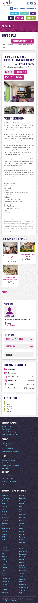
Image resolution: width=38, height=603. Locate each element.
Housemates (30, 18)
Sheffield (22, 568)
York (20, 593)
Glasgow (22, 542)
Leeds (4, 564)
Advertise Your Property (9, 432)
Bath (3, 509)
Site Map (14, 601)
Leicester (4, 567)
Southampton (23, 571)
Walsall (21, 582)
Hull (3, 553)
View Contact (10, 325)
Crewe (21, 528)
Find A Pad (20, 18)
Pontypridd (22, 554)
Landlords (14, 13)
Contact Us (5, 463)
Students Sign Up (7, 443)
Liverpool (4, 573)
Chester (21, 520)
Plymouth (22, 557)
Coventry (22, 526)
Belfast (4, 515)
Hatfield (4, 548)
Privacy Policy (6, 601)
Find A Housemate (7, 448)
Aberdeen (5, 495)
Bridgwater (5, 534)
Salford (21, 565)
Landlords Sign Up (7, 426)
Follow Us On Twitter (8, 476)
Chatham (22, 512)
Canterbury (22, 503)
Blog (33, 13)
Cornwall (21, 523)
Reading (21, 562)
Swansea (22, 579)
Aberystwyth (6, 498)
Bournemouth (6, 528)
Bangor (4, 503)
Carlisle (21, 509)
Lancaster (5, 562)
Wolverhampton (24, 587)
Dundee (21, 531)
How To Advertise (7, 429)
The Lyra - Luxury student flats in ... (10, 256)
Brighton (4, 537)
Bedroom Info (21, 72)
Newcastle (5, 584)
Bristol (4, 540)
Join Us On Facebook (8, 479)
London (4, 576)
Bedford (4, 512)
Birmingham (5, 517)
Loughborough (6, 578)
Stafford (21, 573)
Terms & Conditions (27, 599)
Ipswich (4, 556)
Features (8, 77)
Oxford (21, 548)
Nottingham (5, 592)
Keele (3, 559)
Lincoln (4, 570)
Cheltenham (23, 515)
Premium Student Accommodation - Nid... (10, 278)
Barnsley (4, 506)
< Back (4, 291)
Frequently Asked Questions (10, 434)
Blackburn (5, 520)
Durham (21, 534)
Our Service (5, 468)
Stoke (21, 576)
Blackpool (5, 523)
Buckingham (23, 498)
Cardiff (21, 506)
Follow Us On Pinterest (9, 481)
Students (24, 13)
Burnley (21, 495)
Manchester (5, 581)
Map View (19, 77)
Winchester (22, 584)
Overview (8, 72)
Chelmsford (22, 517)
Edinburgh (22, 537)
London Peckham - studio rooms (27, 255)
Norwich (4, 589)
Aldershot (5, 501)
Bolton (4, 526)
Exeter (21, 540)
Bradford (4, 531)
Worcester (22, 590)
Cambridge (22, 501)
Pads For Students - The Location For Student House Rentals (7, 3)
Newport (4, 587)
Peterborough (23, 551)
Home (11, 18)
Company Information (8, 460)
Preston (21, 559)
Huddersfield (6, 551)
